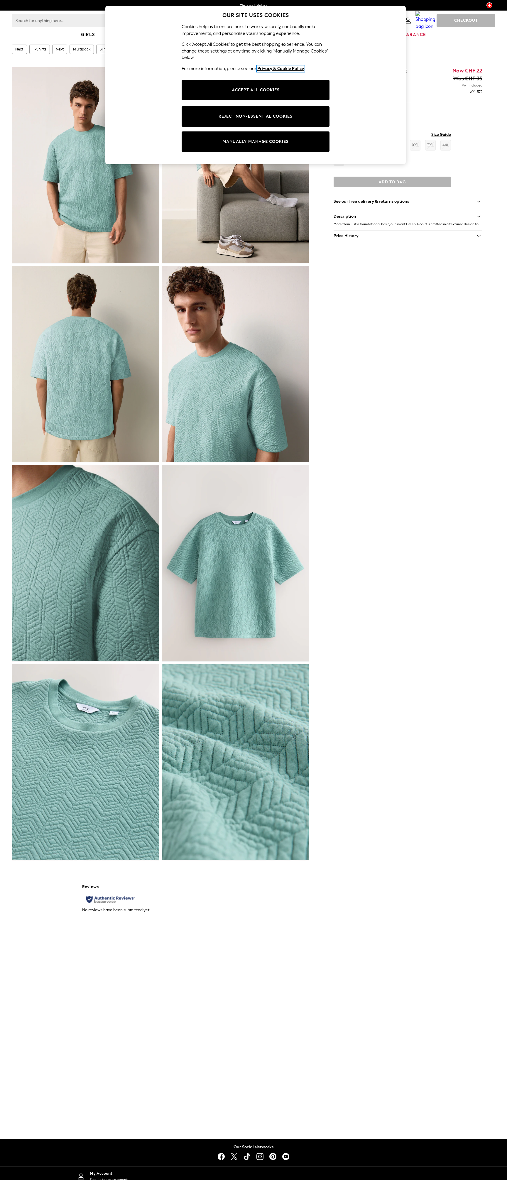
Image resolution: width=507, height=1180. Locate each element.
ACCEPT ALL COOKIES (256, 89)
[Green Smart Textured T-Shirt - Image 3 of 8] (85, 364)
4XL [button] (445, 145)
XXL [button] (415, 145)
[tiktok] (247, 1156)
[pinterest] (272, 1156)
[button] (408, 216)
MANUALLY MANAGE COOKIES (255, 141)
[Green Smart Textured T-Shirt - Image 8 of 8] (235, 762)
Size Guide (441, 134)
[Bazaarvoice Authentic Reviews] (110, 899)
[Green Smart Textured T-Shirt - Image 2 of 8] (235, 165)
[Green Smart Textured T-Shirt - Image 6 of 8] (235, 563)
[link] (407, 20)
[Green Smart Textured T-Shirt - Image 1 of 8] (85, 165)
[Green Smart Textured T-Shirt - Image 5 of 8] (85, 563)
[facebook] (221, 1156)
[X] (234, 1156)
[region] (255, 85)
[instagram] (260, 1156)
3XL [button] (430, 145)
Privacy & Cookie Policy (280, 68)
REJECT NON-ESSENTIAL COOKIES (256, 116)
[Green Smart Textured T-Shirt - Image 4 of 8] (235, 364)
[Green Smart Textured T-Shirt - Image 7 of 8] (85, 762)
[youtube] (285, 1156)
